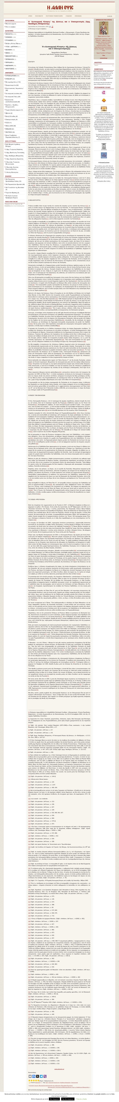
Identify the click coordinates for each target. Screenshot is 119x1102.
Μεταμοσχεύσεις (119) (13, 82)
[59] (51, 484)
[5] (34, 107)
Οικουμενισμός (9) (11, 119)
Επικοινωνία (78, 16)
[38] (78, 351)
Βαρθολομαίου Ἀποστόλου (101, 38)
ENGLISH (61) (10, 129)
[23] (48, 237)
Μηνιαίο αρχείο (11, 24)
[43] (80, 379)
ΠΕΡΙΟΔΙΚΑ (9, 62)
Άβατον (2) (9, 113)
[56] (48, 466)
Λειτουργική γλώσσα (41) (14, 93)
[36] (84, 341)
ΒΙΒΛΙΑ (8, 53)
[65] (50, 536)
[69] (79, 574)
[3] (89, 69)
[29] (46, 290)
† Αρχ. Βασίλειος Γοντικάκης (15, 152)
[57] (89, 472)
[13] (73, 179)
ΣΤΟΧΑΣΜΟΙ (9, 40)
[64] (74, 532)
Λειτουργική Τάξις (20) (13, 96)
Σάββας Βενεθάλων (106, 40)
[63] (70, 526)
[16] (87, 205)
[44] (89, 384)
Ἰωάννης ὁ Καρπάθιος (99, 48)
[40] (31, 363)
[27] (76, 281)
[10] (74, 133)
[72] (61, 616)
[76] (74, 662)
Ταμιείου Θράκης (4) (12, 192)
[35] (63, 339)
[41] (31, 369)
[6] (47, 119)
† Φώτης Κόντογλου (12, 172)
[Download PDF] (52, 26)
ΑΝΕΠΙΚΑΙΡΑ (9, 65)
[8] (41, 128)
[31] (50, 308)
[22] (69, 232)
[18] (79, 219)
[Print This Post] (50, 26)
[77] (48, 676)
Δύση (47, 1082)
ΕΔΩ (104, 80)
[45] (56, 390)
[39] (61, 355)
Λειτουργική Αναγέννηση (54, 1082)
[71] (36, 600)
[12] (36, 163)
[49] (86, 410)
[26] (50, 274)
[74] (76, 648)
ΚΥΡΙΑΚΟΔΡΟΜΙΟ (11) (12, 76)
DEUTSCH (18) (10, 132)
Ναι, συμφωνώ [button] (54, 1099)
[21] (42, 232)
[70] (31, 586)
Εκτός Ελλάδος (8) (12, 116)
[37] (83, 350)
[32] (63, 320)
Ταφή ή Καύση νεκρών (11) (14, 110)
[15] (48, 194)
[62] (35, 520)
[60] (31, 490)
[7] (79, 123)
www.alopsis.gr (59, 1069)
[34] (59, 325)
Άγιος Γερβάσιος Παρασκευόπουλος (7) (13, 136)
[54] (55, 442)
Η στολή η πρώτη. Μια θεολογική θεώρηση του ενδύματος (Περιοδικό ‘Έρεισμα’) (51, 1085)
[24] (47, 239)
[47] (36, 404)
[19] (46, 223)
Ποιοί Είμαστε (39, 16)
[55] (37, 443)
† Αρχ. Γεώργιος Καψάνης (14, 149)
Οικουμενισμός (74, 1082)
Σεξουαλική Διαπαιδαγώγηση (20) (13, 101)
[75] (63, 650)
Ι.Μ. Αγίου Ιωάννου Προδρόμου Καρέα (12, 197)
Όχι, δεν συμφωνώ (67, 1099)
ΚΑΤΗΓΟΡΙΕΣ (9, 31)
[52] (31, 431)
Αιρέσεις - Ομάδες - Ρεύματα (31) (12, 106)
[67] (79, 554)
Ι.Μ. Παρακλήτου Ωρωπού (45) (15, 184)
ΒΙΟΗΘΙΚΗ (9, 50)
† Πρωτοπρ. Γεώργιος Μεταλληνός (13, 163)
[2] (33, 69)
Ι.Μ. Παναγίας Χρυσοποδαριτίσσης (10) (13, 180)
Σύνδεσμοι (69, 16)
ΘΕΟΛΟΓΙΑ (9, 34)
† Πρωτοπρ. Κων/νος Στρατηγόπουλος (12, 168)
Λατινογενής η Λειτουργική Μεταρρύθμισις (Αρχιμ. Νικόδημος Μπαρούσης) (68, 1087)
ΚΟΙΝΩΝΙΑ (9, 37)
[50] (75, 413)
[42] (60, 372)
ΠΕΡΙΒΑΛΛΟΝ (10, 59)
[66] (75, 550)
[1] (29, 712)
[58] (31, 480)
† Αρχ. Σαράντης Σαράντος (14, 159)
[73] (45, 634)
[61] (39, 494)
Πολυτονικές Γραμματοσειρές (54, 16)
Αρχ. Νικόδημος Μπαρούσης (15, 156)
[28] (33, 284)
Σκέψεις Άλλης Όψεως (13, 43)
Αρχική (30, 16)
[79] (37, 690)
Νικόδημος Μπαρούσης (65, 1082)
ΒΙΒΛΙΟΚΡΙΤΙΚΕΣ (11, 56)
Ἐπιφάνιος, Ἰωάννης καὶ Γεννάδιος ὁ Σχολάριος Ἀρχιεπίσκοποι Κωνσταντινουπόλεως (103, 43)
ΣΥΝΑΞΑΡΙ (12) (10, 79)
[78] (80, 684)
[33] (31, 324)
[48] (46, 410)
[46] (65, 403)
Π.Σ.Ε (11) (9, 123)
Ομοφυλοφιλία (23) (12, 85)
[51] (59, 429)
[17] (47, 219)
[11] (89, 153)
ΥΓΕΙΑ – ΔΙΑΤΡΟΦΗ (12, 46)
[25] (30, 271)
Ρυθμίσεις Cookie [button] (81, 1099)
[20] (70, 225)
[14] (34, 185)
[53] (31, 438)
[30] (57, 298)
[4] (42, 90)
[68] (74, 560)
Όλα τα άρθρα (10, 27)
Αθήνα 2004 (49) (11, 126)
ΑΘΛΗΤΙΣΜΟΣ (10, 69)
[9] (80, 128)
